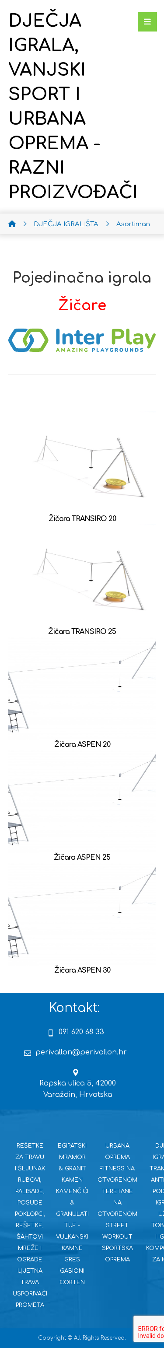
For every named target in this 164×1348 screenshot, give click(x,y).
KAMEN (72, 1180)
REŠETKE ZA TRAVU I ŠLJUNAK (30, 1157)
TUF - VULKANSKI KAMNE (72, 1236)
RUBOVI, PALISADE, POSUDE (30, 1191)
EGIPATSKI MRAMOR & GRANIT (72, 1157)
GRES (72, 1260)
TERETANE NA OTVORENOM (117, 1202)
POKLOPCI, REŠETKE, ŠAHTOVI (30, 1225)
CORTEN (72, 1282)
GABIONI (72, 1271)
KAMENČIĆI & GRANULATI (72, 1202)
